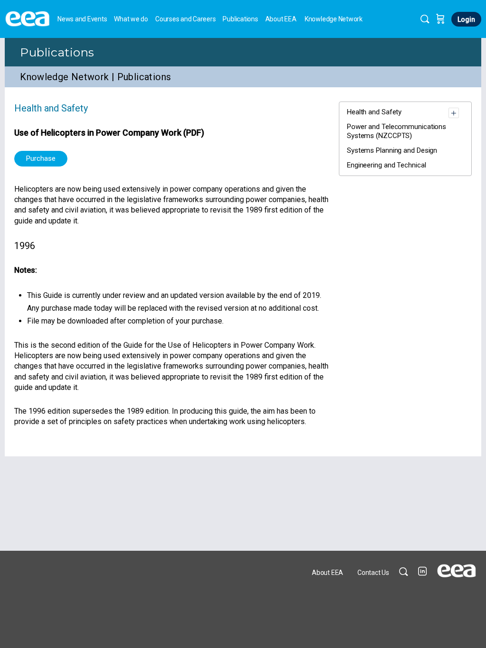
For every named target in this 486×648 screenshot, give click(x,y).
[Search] (424, 19)
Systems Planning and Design (392, 150)
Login (466, 19)
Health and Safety (51, 108)
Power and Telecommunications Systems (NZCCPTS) (396, 131)
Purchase (41, 158)
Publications (57, 52)
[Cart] (440, 19)
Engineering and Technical (386, 165)
